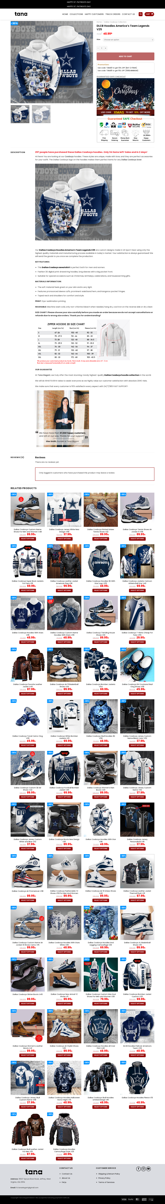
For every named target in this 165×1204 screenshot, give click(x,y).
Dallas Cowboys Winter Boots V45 (28, 994)
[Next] (88, 62)
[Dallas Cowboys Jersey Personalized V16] (137, 820)
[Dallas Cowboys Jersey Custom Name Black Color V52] (137, 716)
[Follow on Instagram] (143, 1169)
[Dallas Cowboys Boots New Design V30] (64, 820)
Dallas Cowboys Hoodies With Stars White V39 (64, 944)
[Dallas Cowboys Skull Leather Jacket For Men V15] (28, 1129)
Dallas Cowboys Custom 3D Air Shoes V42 (27, 789)
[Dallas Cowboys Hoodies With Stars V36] (28, 613)
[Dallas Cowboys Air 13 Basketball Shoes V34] (64, 665)
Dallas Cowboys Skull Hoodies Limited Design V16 (101, 1099)
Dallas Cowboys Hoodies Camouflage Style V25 (64, 1150)
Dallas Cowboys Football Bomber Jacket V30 (64, 789)
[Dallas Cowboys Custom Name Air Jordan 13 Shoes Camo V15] (28, 923)
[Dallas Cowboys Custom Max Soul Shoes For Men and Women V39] (101, 975)
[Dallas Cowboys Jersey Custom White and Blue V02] (28, 820)
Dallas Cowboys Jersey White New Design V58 (64, 530)
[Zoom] (13, 100)
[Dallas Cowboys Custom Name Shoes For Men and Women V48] (28, 510)
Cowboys (69, 156)
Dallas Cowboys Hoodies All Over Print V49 (100, 1047)
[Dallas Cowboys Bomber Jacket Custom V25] (137, 975)
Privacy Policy (104, 1178)
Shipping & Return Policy (109, 1174)
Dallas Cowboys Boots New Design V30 (64, 840)
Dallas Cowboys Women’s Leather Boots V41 (28, 1047)
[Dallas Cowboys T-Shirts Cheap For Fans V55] (137, 613)
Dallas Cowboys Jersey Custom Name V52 (137, 789)
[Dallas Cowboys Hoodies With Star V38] (101, 820)
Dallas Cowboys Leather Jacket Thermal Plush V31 (137, 892)
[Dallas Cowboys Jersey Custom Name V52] (137, 768)
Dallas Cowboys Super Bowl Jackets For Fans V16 (27, 582)
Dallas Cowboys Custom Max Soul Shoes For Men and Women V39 (101, 995)
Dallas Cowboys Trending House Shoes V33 (101, 634)
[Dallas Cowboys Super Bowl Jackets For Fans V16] (28, 561)
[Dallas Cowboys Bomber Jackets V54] (101, 665)
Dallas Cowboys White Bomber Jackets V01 (64, 737)
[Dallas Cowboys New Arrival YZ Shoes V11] (64, 975)
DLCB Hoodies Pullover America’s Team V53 (137, 1047)
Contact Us (67, 1174)
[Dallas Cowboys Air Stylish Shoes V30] (64, 1026)
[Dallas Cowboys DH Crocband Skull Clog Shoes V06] (137, 665)
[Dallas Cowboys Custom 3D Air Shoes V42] (28, 768)
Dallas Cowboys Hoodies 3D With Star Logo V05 (100, 582)
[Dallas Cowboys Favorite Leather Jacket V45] (28, 665)
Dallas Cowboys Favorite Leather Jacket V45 (27, 685)
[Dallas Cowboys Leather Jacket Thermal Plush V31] (137, 871)
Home (99, 22)
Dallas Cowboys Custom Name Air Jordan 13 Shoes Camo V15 (28, 944)
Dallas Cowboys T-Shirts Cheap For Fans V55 (137, 634)
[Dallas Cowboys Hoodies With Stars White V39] (64, 923)
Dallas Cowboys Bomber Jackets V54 (100, 685)
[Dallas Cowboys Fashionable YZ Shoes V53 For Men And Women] (64, 871)
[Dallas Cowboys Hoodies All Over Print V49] (101, 1026)
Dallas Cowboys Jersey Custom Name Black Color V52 (137, 737)
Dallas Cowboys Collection (115, 22)
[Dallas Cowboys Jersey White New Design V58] (64, 510)
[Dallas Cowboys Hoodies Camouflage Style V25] (64, 1129)
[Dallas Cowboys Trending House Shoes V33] (101, 613)
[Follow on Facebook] (138, 1169)
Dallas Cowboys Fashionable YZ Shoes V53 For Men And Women (64, 892)
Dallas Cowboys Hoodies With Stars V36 (27, 634)
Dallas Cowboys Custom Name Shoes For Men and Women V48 (28, 530)
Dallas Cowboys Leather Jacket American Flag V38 (64, 582)
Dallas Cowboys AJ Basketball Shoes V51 (137, 944)
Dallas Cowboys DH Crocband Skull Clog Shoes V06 (137, 685)
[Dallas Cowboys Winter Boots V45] (28, 975)
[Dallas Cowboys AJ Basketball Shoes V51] (137, 923)
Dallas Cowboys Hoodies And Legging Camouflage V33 (101, 944)
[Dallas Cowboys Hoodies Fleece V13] (137, 1078)
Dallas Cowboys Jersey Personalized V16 (137, 840)
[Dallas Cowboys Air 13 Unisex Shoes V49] (101, 871)
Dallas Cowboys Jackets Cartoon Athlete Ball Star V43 (137, 582)
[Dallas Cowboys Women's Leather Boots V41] (28, 1026)
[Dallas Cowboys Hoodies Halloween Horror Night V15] (64, 1078)
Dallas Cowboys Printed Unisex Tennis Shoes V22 (100, 530)
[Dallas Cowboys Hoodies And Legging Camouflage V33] (101, 923)
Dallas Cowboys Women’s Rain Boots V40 (100, 789)
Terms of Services (106, 1182)
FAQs (64, 1182)
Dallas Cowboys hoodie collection (121, 375)
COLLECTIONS (76, 14)
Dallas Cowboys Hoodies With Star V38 (101, 840)
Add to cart (125, 56)
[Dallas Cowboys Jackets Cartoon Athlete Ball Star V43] (137, 561)
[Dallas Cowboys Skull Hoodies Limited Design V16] (101, 1078)
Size (98, 39)
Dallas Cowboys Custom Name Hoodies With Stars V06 (64, 634)
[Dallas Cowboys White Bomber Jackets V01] (64, 716)
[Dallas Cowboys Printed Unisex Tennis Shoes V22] (101, 510)
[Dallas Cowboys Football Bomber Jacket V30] (64, 768)
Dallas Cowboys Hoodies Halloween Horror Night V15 (64, 1099)
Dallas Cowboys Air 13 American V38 (27, 891)
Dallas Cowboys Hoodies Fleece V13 (137, 1098)
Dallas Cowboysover (131, 159)
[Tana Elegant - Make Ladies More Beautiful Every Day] (26, 14)
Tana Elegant (44, 375)
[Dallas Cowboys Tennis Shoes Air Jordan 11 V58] (137, 510)
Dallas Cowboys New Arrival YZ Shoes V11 (64, 995)
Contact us (128, 14)
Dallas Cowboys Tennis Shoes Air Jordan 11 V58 (137, 530)
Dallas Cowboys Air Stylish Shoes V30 (64, 1047)
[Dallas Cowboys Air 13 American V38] (28, 871)
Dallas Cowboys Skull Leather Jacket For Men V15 (27, 1150)
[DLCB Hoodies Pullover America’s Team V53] (137, 1026)
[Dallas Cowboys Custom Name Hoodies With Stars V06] (64, 613)
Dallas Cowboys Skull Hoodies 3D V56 (100, 737)
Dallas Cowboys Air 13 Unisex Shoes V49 (101, 892)
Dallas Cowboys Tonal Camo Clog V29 (28, 737)
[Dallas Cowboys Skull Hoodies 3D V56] (101, 716)
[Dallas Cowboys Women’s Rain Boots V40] (101, 768)
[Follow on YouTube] (148, 1169)
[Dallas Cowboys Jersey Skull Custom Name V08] (28, 1078)
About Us (66, 1178)
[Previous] (15, 62)
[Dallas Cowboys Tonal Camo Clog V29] (28, 716)
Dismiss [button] (94, 2)
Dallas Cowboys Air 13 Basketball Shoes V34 (64, 685)
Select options (27, 539)
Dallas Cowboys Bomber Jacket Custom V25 (137, 995)
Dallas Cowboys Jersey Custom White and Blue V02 (28, 840)
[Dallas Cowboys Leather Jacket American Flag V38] (64, 561)
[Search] (141, 14)
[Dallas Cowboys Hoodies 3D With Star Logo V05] (101, 561)
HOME (65, 14)
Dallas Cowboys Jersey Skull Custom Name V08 (27, 1099)
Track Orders (112, 14)
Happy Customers (94, 14)
